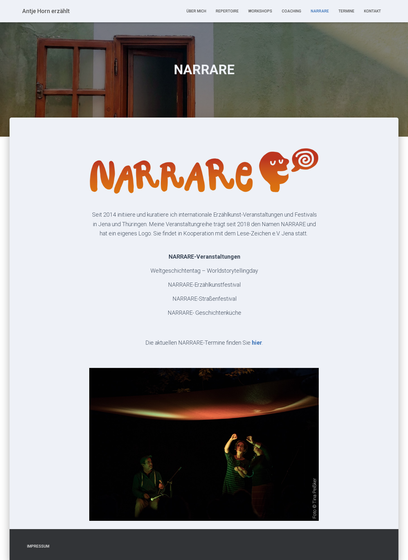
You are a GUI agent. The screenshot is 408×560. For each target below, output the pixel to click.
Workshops (260, 11)
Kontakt (372, 11)
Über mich (196, 11)
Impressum (38, 546)
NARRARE (320, 11)
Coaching (291, 11)
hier (257, 342)
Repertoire (227, 11)
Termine (346, 11)
